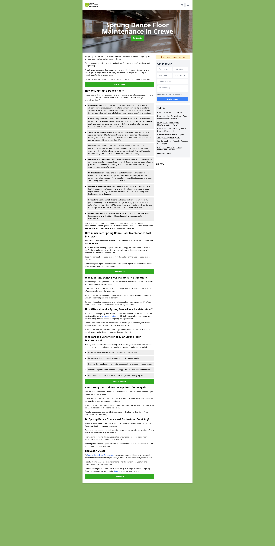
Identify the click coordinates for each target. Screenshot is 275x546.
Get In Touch (119, 85)
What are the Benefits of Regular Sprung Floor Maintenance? (170, 136)
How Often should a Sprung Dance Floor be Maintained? (171, 129)
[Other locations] (182, 5)
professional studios (110, 316)
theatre (117, 471)
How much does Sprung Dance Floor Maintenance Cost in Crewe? (172, 117)
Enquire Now (119, 271)
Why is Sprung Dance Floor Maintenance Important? (168, 123)
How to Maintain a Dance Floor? (170, 112)
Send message (173, 99)
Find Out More (119, 381)
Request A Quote (164, 153)
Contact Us (137, 38)
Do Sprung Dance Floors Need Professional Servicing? (169, 148)
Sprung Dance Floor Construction (101, 455)
